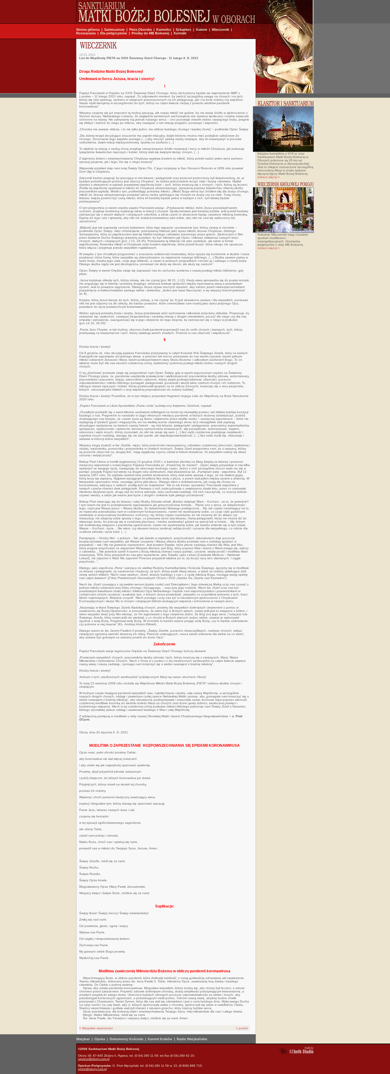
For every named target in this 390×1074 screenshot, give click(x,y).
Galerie (201, 29)
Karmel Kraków (160, 1039)
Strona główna (88, 29)
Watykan (83, 1039)
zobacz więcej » (268, 177)
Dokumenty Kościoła (126, 1039)
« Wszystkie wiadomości (96, 1028)
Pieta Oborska (140, 29)
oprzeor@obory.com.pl (93, 1059)
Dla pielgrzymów (113, 33)
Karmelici (163, 29)
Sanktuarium (114, 29)
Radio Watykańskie (192, 1039)
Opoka (99, 1039)
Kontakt (180, 33)
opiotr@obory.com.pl (92, 1069)
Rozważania (86, 33)
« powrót (242, 1028)
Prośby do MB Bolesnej (150, 33)
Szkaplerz (183, 29)
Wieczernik (220, 29)
